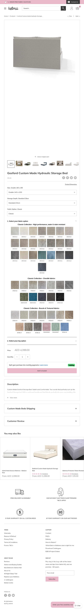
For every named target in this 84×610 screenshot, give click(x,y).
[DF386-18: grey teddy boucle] (37, 326)
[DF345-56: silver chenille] (51, 285)
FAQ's (47, 536)
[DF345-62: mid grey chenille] (69, 285)
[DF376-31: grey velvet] (60, 255)
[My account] (72, 8)
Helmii (9, 178)
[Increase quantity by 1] (28, 357)
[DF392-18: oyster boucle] (15, 314)
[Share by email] (75, 177)
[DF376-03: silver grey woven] (51, 231)
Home (6, 16)
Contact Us (74, 2)
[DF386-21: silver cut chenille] (42, 285)
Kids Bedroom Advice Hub (13, 567)
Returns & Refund (10, 536)
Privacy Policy (8, 539)
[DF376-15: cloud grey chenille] (69, 243)
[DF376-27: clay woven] (15, 243)
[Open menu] (5, 8)
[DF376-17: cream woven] (24, 231)
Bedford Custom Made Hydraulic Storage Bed (45, 469)
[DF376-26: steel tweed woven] (60, 243)
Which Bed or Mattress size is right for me (60, 545)
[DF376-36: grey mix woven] (42, 243)
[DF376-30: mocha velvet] (33, 255)
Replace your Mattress (11, 577)
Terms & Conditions (10, 542)
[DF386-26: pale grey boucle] (51, 314)
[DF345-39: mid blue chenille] (42, 297)
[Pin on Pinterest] (67, 177)
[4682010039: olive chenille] (24, 297)
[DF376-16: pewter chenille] (15, 255)
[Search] (63, 8)
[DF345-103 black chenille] (60, 297)
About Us (7, 571)
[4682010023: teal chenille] (33, 297)
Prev (70, 16)
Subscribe (52, 579)
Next (77, 16)
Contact (48, 533)
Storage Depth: (18, 198)
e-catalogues (8, 580)
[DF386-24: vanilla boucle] (33, 314)
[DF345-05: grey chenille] (60, 285)
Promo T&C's (8, 545)
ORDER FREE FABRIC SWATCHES (20, 2)
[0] (77, 8)
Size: (15, 188)
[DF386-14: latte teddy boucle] (69, 314)
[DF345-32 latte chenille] (15, 285)
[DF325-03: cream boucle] (42, 314)
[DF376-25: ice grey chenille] (60, 231)
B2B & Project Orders (53, 551)
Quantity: (10, 357)
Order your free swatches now (63, 605)
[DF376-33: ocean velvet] (42, 255)
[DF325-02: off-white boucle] (24, 314)
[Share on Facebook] (63, 177)
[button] (41, 590)
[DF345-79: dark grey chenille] (51, 297)
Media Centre (8, 583)
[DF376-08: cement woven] (24, 243)
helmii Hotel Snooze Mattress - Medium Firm (14, 471)
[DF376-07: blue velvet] (51, 255)
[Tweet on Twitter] (71, 177)
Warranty (7, 533)
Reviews (7, 561)
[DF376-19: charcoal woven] (69, 255)
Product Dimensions (71, 184)
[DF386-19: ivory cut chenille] (24, 285)
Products (12, 16)
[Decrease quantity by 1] (17, 357)
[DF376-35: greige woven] (42, 231)
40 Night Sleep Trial (10, 574)
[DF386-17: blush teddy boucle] (19, 326)
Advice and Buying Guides (13, 565)
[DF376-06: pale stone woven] (33, 231)
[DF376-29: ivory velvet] (24, 255)
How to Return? (51, 542)
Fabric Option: (14, 209)
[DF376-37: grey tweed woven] (51, 243)
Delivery (48, 539)
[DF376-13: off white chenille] (15, 231)
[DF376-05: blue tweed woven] (42, 267)
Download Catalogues (53, 548)
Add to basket (42, 371)
